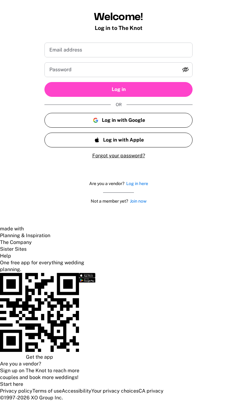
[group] (118, 69)
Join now (138, 201)
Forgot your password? (118, 156)
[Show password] (185, 69)
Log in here (137, 183)
